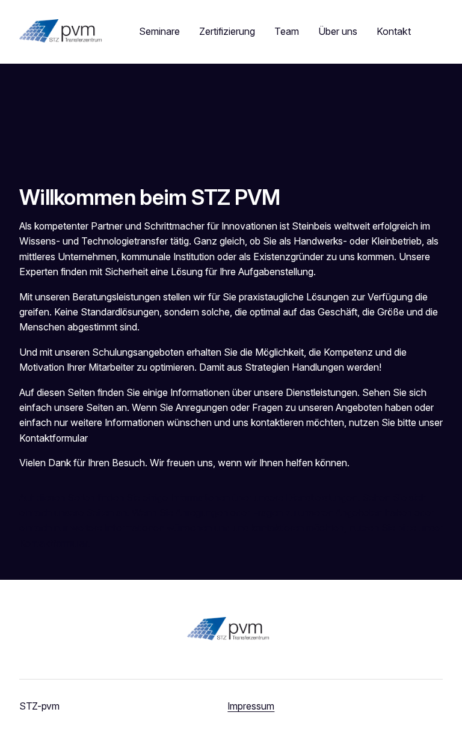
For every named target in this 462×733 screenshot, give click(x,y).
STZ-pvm (39, 706)
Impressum (250, 706)
